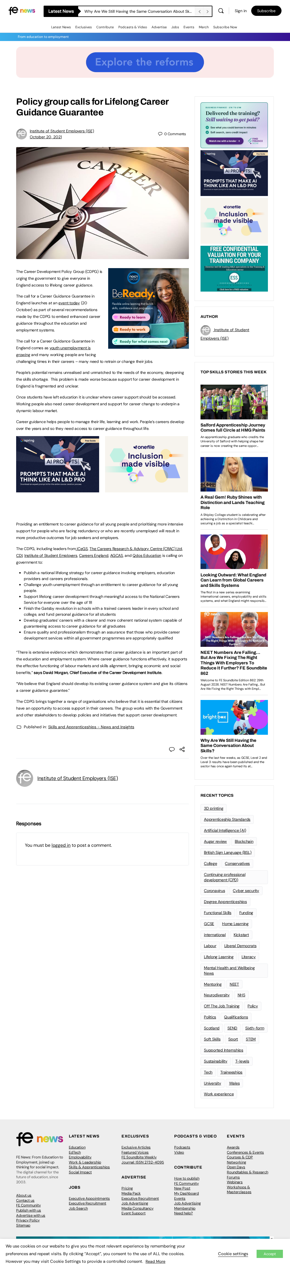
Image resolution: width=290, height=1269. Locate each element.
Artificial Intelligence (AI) (225, 830)
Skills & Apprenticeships (89, 1167)
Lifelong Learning (219, 956)
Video (179, 1152)
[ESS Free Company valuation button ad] (234, 268)
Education (77, 1147)
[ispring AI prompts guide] (57, 489)
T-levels (242, 1061)
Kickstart (241, 934)
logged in (61, 845)
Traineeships (231, 1072)
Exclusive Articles (136, 1147)
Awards (233, 1147)
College (210, 863)
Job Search (78, 1208)
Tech (208, 1072)
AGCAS (116, 555)
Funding (246, 912)
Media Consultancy (137, 1208)
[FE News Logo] (21, 10)
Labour (210, 945)
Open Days (236, 1167)
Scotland (211, 1028)
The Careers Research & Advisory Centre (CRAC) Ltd (135, 548)
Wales (234, 1083)
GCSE (209, 923)
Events (189, 27)
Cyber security (246, 890)
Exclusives (83, 27)
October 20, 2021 (46, 136)
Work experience (219, 1093)
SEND (232, 1028)
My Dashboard (186, 1193)
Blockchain (244, 841)
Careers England (93, 555)
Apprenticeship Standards (227, 819)
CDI (19, 555)
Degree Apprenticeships (225, 901)
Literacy (249, 956)
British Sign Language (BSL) (227, 852)
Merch (204, 27)
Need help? (183, 1213)
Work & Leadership (85, 1162)
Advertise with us (30, 1215)
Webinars (235, 1182)
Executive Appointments (89, 1198)
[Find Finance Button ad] (234, 124)
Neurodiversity (217, 994)
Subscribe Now (225, 27)
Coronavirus (214, 890)
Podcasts (182, 1147)
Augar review (215, 841)
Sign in (241, 10)
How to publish (186, 1178)
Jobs (175, 27)
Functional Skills (217, 912)
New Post (182, 1188)
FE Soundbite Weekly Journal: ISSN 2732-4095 (142, 1160)
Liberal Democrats (240, 945)
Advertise (159, 27)
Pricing (127, 1188)
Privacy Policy (28, 1220)
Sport (233, 1039)
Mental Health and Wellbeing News (229, 970)
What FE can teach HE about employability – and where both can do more (139, 11)
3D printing (213, 808)
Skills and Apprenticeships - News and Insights (91, 726)
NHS (241, 994)
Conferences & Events (245, 1152)
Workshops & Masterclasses (239, 1190)
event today (69, 302)
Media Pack (131, 1193)
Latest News (61, 27)
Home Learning (235, 923)
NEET (234, 984)
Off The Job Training (222, 1006)
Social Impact (80, 1172)
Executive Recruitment (87, 1203)
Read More (155, 1261)
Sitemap (23, 1225)
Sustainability (215, 1061)
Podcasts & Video (132, 27)
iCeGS (82, 548)
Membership (184, 1208)
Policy (253, 1006)
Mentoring (213, 984)
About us (23, 1195)
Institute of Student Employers (50, 555)
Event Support (133, 1213)
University (212, 1083)
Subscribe (266, 10)
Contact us (25, 1200)
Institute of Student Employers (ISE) (62, 130)
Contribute (105, 27)
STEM (251, 1039)
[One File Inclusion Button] (146, 489)
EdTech (75, 1152)
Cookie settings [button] (233, 1254)
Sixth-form (254, 1028)
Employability (80, 1157)
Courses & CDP (240, 1157)
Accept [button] (270, 1253)
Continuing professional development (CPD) (224, 877)
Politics (210, 1017)
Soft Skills (212, 1039)
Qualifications (236, 1017)
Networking (236, 1162)
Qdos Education (147, 555)
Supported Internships (223, 1050)
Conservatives (237, 863)
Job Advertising (134, 1203)
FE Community (28, 1205)
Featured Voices (135, 1152)
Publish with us (28, 1210)
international (215, 934)
